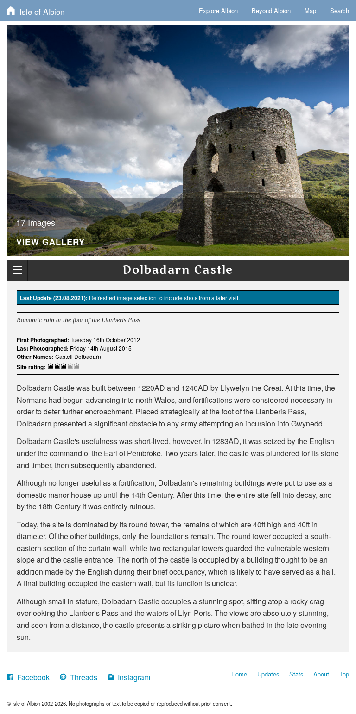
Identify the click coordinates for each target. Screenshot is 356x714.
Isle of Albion (39, 11)
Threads (81, 677)
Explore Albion (218, 10)
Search (339, 10)
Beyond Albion (271, 10)
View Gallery (50, 243)
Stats (296, 674)
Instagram (132, 677)
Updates (268, 674)
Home (239, 674)
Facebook (31, 677)
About (321, 674)
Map (310, 10)
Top (344, 674)
